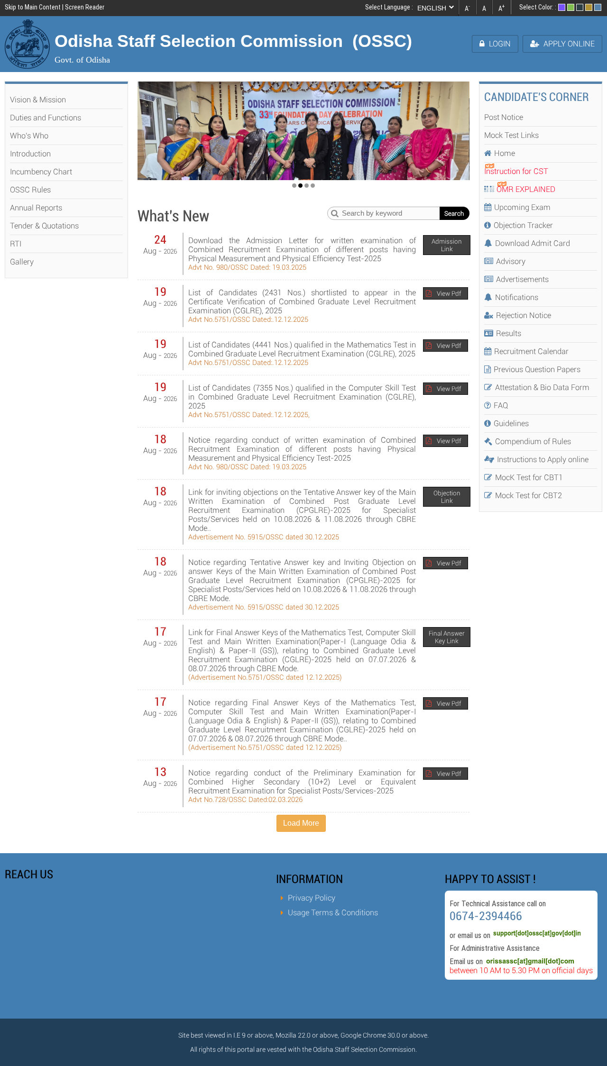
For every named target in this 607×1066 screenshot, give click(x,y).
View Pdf (449, 293)
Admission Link (447, 245)
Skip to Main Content (33, 7)
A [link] (467, 7)
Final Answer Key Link (447, 637)
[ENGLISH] (436, 8)
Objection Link (446, 496)
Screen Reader (84, 7)
